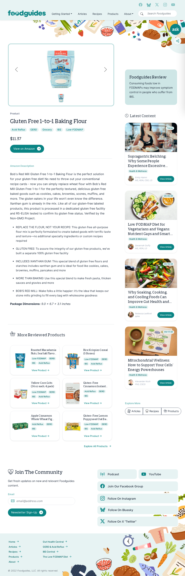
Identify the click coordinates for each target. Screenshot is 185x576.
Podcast (113, 474)
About (12, 561)
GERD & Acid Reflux (53, 546)
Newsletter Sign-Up (24, 512)
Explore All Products (96, 446)
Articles (82, 13)
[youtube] (173, 5)
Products (113, 13)
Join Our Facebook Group (125, 486)
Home (12, 541)
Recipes (97, 13)
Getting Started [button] (61, 13)
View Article (166, 179)
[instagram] (165, 5)
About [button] (127, 13)
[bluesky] (149, 5)
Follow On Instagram (122, 498)
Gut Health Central (53, 541)
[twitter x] (157, 5)
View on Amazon (24, 148)
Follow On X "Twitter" (122, 521)
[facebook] (140, 5)
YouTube (155, 474)
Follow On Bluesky (120, 510)
